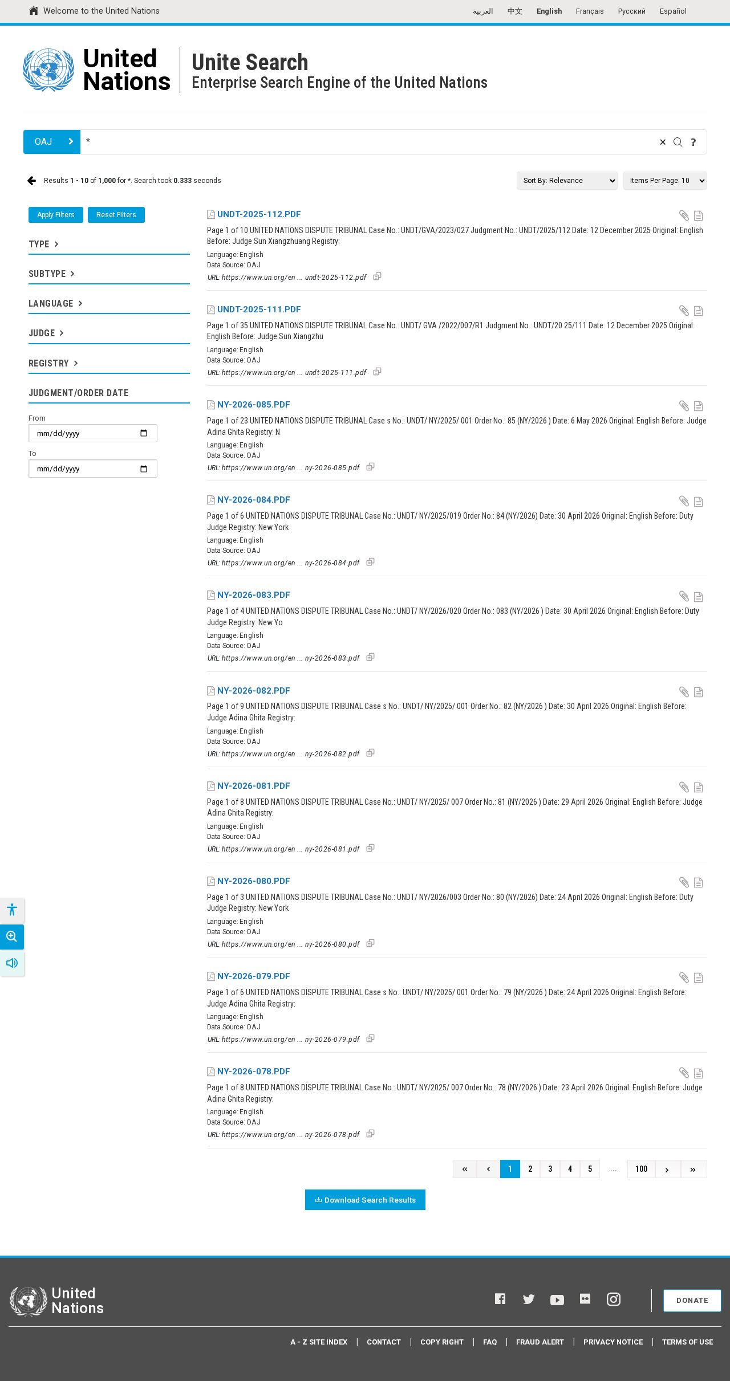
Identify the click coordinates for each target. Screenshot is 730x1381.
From (37, 418)
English (549, 11)
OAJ (43, 141)
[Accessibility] (11, 910)
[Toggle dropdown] (55, 244)
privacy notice (613, 1342)
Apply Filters (56, 215)
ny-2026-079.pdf (253, 976)
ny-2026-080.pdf (253, 881)
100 (641, 1169)
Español (673, 11)
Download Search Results (370, 1199)
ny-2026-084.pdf (253, 500)
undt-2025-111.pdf (259, 309)
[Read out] (12, 963)
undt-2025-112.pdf (259, 214)
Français (590, 11)
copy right (442, 1342)
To (32, 453)
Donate (692, 1300)
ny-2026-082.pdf (253, 691)
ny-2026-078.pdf (253, 1071)
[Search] (678, 142)
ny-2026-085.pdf (253, 405)
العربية (483, 11)
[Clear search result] (662, 142)
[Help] (693, 142)
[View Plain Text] (699, 215)
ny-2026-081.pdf (253, 786)
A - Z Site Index (318, 1342)
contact (384, 1342)
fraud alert (540, 1342)
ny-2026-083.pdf (253, 595)
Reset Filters (116, 215)
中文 (515, 11)
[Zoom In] (12, 937)
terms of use (687, 1342)
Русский (632, 11)
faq (490, 1342)
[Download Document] (685, 215)
